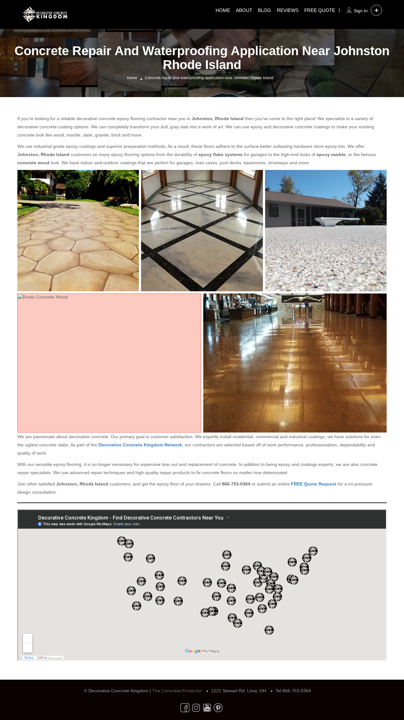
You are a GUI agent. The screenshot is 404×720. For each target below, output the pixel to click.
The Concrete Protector (177, 691)
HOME (223, 10)
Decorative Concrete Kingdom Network (140, 444)
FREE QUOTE (319, 10)
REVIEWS (288, 10)
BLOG (264, 10)
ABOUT (244, 10)
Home (132, 78)
